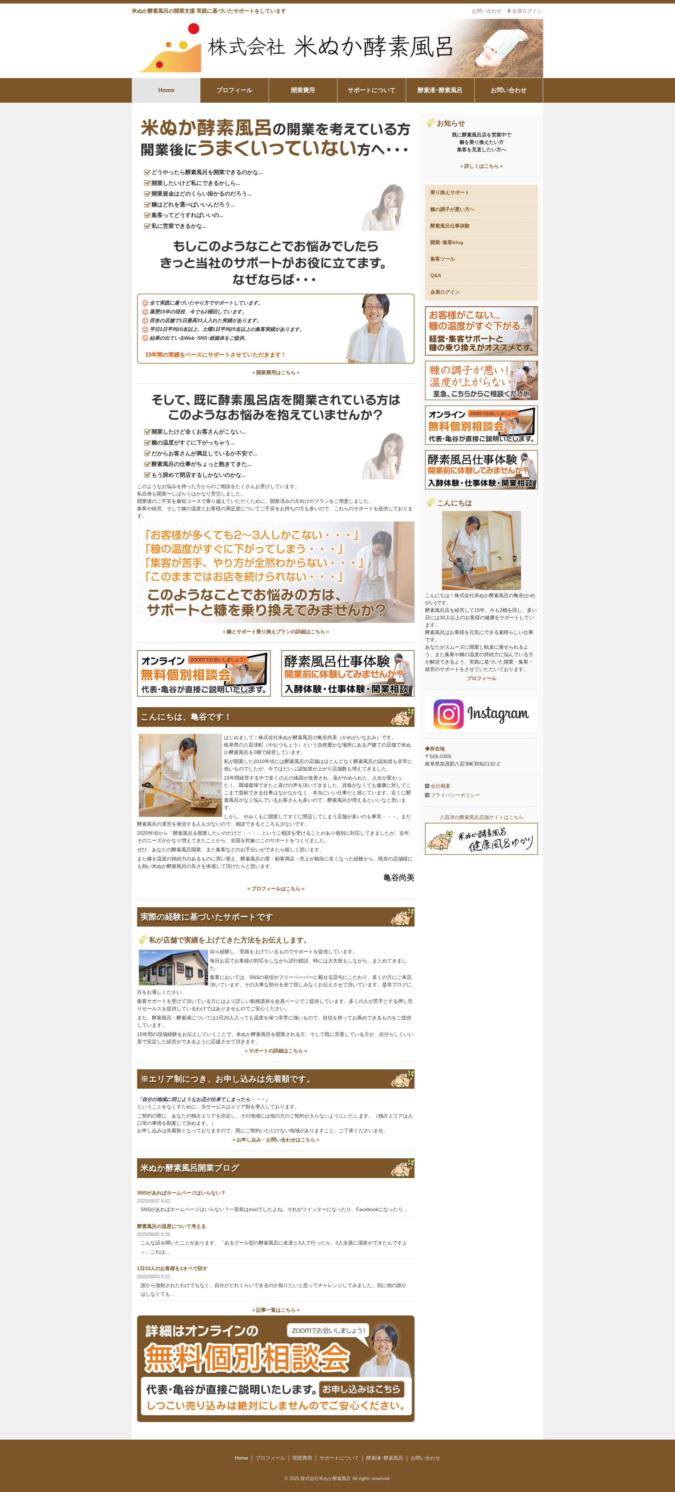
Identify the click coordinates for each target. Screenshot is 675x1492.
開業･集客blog (446, 242)
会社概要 (439, 786)
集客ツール (442, 259)
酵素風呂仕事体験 (450, 226)
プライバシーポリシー (454, 795)
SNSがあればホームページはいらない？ (181, 1193)
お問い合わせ (486, 11)
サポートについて (372, 90)
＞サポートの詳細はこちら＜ (276, 1051)
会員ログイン (527, 11)
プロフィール (234, 90)
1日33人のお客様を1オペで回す (172, 1268)
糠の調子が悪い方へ (452, 209)
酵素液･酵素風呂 (440, 90)
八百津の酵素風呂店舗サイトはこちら (481, 817)
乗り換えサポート (450, 192)
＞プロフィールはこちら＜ (276, 888)
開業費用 (303, 90)
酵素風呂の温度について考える (171, 1226)
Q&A (435, 275)
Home (166, 90)
